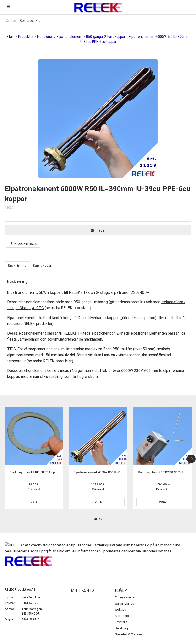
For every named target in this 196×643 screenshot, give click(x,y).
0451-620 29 (30, 603)
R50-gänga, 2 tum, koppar (105, 37)
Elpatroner (45, 37)
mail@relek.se (31, 597)
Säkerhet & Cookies (128, 634)
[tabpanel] (34, 458)
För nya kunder (125, 597)
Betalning (121, 628)
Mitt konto (122, 616)
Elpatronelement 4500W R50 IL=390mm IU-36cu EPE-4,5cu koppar (120, 472)
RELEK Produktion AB (20, 589)
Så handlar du (124, 603)
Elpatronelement (69, 37)
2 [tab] (100, 519)
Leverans (121, 622)
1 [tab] (95, 519)
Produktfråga (25, 243)
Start (10, 37)
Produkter (25, 37)
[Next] (191, 459)
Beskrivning (17, 265)
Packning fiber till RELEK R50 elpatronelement (41, 472)
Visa (34, 502)
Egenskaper (42, 265)
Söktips (120, 609)
